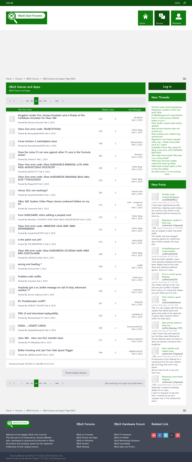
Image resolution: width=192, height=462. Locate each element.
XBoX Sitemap (82, 446)
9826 (45, 101)
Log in (167, 86)
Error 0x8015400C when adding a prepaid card (44, 215)
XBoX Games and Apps (87, 437)
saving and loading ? (30, 264)
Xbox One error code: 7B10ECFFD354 (39, 129)
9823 (31, 101)
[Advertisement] (96, 54)
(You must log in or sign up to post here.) (123, 383)
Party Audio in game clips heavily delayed (167, 124)
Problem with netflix (29, 276)
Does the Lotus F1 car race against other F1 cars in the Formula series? (54, 153)
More (167, 174)
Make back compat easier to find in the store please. (166, 167)
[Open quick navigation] (184, 79)
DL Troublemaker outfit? (32, 301)
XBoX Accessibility (122, 443)
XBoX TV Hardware (122, 434)
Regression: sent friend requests (166, 139)
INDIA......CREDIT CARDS (32, 325)
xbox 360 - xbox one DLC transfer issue (40, 338)
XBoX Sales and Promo (124, 446)
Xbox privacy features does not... (172, 324)
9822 (27, 101)
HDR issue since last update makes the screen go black (164, 162)
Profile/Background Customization (167, 115)
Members (176, 23)
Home (142, 23)
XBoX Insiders (82, 443)
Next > (61, 101)
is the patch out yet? (30, 239)
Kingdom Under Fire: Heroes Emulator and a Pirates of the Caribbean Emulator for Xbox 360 (51, 117)
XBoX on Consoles (84, 434)
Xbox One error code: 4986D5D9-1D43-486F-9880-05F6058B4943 (47, 227)
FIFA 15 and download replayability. (38, 313)
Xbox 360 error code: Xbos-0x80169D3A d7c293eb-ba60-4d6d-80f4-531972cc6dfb (54, 252)
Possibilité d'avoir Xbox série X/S (166, 147)
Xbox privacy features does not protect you (166, 130)
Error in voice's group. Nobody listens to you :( (165, 119)
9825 (40, 101)
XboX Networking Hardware (127, 440)
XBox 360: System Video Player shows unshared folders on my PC (53, 203)
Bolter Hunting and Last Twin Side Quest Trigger (45, 350)
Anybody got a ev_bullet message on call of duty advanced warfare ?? (52, 289)
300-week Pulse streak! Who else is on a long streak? (167, 156)
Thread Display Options (76, 372)
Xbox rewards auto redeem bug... (170, 349)
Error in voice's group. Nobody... (172, 275)
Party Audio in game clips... (171, 298)
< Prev (8, 101)
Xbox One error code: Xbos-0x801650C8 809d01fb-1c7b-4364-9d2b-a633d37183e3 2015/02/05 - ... (53, 166)
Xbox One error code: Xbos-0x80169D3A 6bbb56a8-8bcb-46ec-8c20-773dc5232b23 (54, 178)
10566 (56, 101)
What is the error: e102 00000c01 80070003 (167, 151)
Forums (159, 23)
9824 (36, 101)
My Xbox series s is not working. (166, 171)
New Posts (159, 184)
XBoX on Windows (84, 440)
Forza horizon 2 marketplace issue (37, 141)
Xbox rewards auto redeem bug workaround (166, 135)
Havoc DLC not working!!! (33, 190)
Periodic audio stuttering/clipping (167, 107)
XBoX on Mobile (121, 437)
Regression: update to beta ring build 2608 (166, 111)
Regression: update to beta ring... (172, 221)
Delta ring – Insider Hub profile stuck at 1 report (166, 143)
